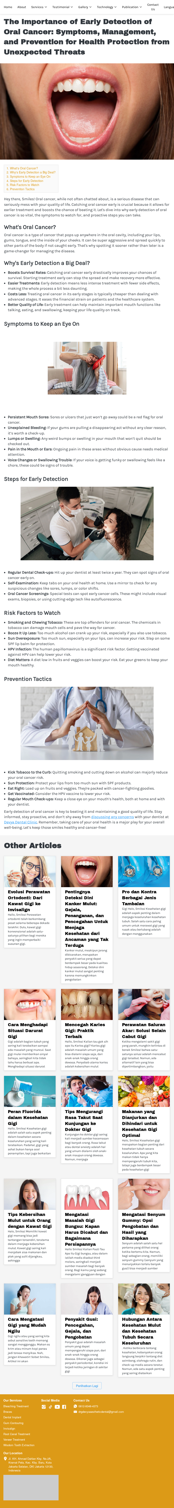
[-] (43, 1407)
